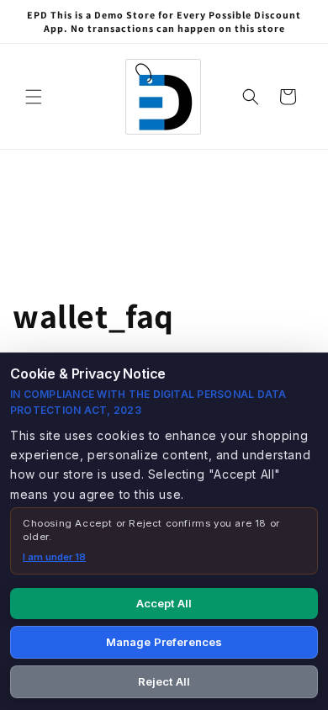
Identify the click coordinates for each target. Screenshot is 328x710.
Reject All (164, 681)
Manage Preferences (164, 642)
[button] (33, 96)
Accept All (164, 603)
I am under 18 (54, 557)
